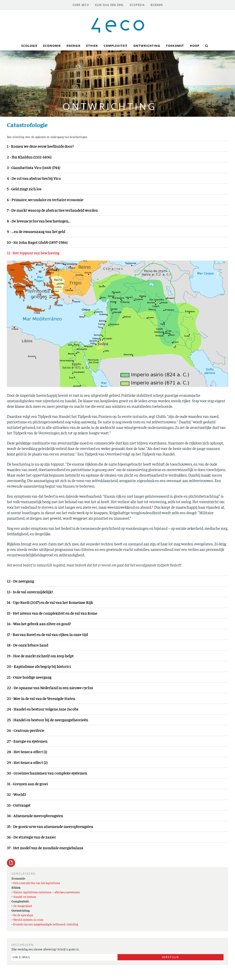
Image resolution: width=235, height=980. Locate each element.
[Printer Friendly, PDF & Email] (11, 862)
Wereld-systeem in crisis (28, 920)
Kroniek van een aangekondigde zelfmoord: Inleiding (45, 924)
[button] (206, 45)
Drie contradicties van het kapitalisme (36, 883)
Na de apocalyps (23, 915)
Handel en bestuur (24, 897)
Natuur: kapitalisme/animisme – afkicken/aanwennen (46, 892)
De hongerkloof (22, 906)
